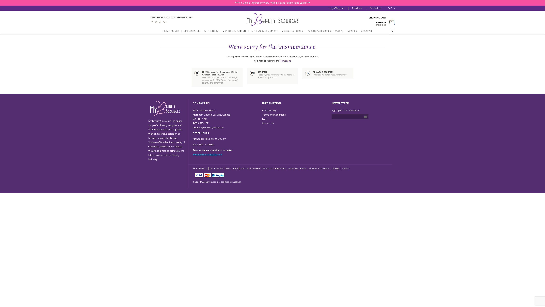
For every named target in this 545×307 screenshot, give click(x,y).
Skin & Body (232, 168)
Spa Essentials (216, 168)
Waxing (335, 168)
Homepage (285, 60)
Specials (346, 168)
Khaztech (236, 182)
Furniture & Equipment (274, 168)
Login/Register (337, 8)
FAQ (264, 119)
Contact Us (375, 8)
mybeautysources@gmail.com (208, 127)
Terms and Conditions (274, 114)
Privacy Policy (269, 110)
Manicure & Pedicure (250, 168)
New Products (200, 168)
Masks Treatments (297, 168)
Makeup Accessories (319, 168)
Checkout (357, 8)
